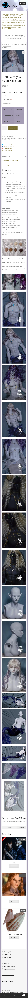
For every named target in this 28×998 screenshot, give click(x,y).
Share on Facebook (9, 146)
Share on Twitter (9, 144)
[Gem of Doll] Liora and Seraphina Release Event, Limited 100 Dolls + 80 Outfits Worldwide (13, 17)
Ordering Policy (8, 952)
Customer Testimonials (8, 975)
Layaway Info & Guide (9, 969)
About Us (6, 963)
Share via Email (8, 150)
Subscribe (21, 827)
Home (5, 44)
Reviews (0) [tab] (5, 165)
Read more (14, 866)
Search (14, 995)
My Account (4, 995)
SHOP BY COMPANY (12, 44)
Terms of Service (8, 957)
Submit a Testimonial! (7, 981)
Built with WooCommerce (16, 992)
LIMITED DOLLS (7, 46)
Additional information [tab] (10, 160)
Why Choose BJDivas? (9, 966)
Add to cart (13, 128)
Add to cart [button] (14, 901)
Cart (21, 994)
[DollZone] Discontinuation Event (13, 20)
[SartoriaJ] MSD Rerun (7, 28)
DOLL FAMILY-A (22, 44)
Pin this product (8, 148)
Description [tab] (6, 156)
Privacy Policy (7, 954)
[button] (23, 52)
